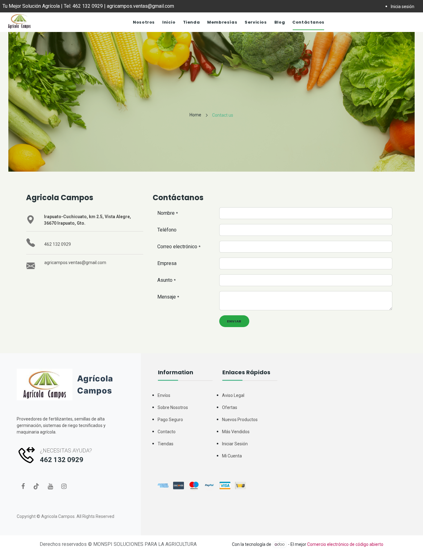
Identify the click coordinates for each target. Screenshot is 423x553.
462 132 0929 (57, 244)
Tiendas (165, 443)
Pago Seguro (170, 419)
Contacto (167, 431)
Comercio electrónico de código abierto (345, 544)
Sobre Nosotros (173, 407)
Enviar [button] (234, 321)
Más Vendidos (236, 431)
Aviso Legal (233, 395)
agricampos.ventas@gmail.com (75, 262)
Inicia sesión (402, 6)
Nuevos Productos (240, 419)
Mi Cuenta (232, 455)
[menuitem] (144, 22)
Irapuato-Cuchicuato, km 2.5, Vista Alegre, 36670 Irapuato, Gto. (87, 220)
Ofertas (229, 407)
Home (195, 114)
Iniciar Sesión (235, 443)
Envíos (164, 395)
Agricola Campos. (58, 516)
